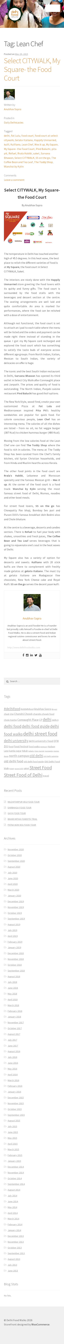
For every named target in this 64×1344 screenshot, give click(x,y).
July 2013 (12, 1264)
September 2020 (16, 861)
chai (12, 714)
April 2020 (13, 884)
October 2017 (15, 1028)
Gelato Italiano (24, 140)
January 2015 (14, 1161)
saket (36, 153)
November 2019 (16, 907)
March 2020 (13, 889)
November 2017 (16, 1022)
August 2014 (14, 1189)
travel (46, 775)
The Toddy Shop (43, 162)
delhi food (12, 726)
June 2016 (13, 1062)
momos (56, 751)
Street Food (41, 767)
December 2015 (16, 1097)
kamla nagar (15, 750)
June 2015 (13, 1132)
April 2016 (13, 1074)
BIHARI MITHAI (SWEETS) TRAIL (22, 819)
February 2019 (15, 941)
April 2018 (13, 999)
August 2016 (14, 1051)
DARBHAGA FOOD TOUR (19, 807)
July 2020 (12, 872)
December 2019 (16, 901)
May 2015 (12, 1138)
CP (40, 719)
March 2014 (13, 1218)
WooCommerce (40, 1324)
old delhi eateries (51, 756)
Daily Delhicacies (13, 122)
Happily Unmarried (45, 140)
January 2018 (14, 1016)
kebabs (31, 751)
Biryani (54, 709)
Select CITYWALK (24, 157)
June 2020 (13, 878)
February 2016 (15, 1085)
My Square (52, 144)
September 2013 (16, 1253)
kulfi (6, 144)
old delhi (36, 755)
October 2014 (15, 1178)
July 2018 (12, 982)
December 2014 (16, 1166)
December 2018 (16, 953)
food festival (21, 746)
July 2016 (12, 1057)
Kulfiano (15, 144)
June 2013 (13, 1270)
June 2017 (13, 1045)
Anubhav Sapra (12, 109)
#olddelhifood (27, 709)
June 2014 (13, 1201)
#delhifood (12, 708)
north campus (19, 756)
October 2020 (15, 855)
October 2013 (15, 1247)
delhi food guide (36, 726)
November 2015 (16, 1103)
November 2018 (16, 959)
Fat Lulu (15, 135)
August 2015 (14, 1120)
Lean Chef (27, 144)
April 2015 (13, 1143)
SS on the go (43, 157)
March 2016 (13, 1080)
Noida (6, 756)
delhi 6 (55, 720)
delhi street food (40, 734)
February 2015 (15, 1155)
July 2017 (12, 1039)
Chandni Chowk (23, 713)
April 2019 (13, 936)
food (11, 746)
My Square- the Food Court (19, 149)
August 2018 (14, 976)
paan (11, 768)
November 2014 (16, 1172)
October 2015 (15, 1109)
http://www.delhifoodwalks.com (24, 647)
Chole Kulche (10, 720)
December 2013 (16, 1236)
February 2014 (15, 1224)
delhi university (16, 740)
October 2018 (15, 964)
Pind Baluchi (43, 149)
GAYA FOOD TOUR (17, 813)
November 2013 (16, 1241)
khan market (39, 751)
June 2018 (13, 987)
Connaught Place (28, 720)
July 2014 (12, 1195)
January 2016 (14, 1091)
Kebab (25, 750)
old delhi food (13, 761)
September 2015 (16, 1114)
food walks (34, 746)
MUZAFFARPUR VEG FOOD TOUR (24, 801)
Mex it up (39, 144)
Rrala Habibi (24, 153)
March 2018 (13, 1005)
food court (27, 135)
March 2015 (13, 1149)
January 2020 (14, 895)
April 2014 (13, 1213)
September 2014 (16, 1184)
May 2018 (12, 993)
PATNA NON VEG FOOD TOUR (22, 824)
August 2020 (14, 866)
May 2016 (12, 1068)
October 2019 (15, 913)
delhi (7, 135)
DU (6, 746)
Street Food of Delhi (23, 775)
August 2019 (14, 924)
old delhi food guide (34, 761)
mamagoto (49, 751)
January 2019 (14, 947)
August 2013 (14, 1259)
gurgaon (43, 747)
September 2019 (16, 918)
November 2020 (16, 849)
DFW (56, 741)
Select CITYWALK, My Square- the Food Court (32, 69)
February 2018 (15, 1011)
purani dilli (19, 769)
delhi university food (41, 741)
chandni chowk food (43, 713)
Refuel (12, 153)
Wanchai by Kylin (14, 166)
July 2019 (12, 930)
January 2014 (14, 1230)
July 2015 (12, 1126)
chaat (6, 714)
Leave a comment (14, 179)
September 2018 (16, 970)
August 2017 (14, 1034)
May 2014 (12, 1207)
